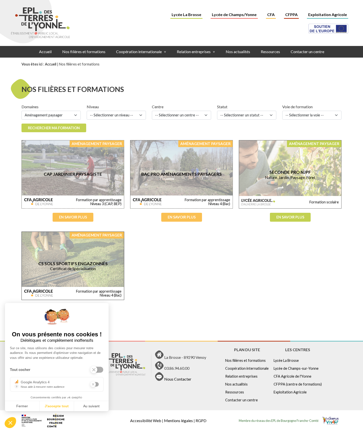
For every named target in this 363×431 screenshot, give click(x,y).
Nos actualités (238, 51)
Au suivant (91, 406)
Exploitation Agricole (327, 14)
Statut (222, 107)
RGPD (201, 420)
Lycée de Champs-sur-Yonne (296, 368)
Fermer (22, 406)
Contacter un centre (307, 51)
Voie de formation (297, 107)
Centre (157, 107)
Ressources (270, 51)
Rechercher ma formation (54, 128)
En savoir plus (73, 217)
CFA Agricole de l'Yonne (292, 376)
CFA (271, 14)
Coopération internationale (141, 51)
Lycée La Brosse (186, 14)
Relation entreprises (196, 51)
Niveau (93, 107)
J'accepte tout (57, 406)
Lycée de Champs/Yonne (234, 14)
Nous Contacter (177, 379)
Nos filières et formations (83, 51)
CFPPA (291, 14)
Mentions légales (178, 420)
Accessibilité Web (145, 420)
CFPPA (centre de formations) (298, 384)
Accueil (45, 51)
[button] (10, 423)
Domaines (30, 107)
